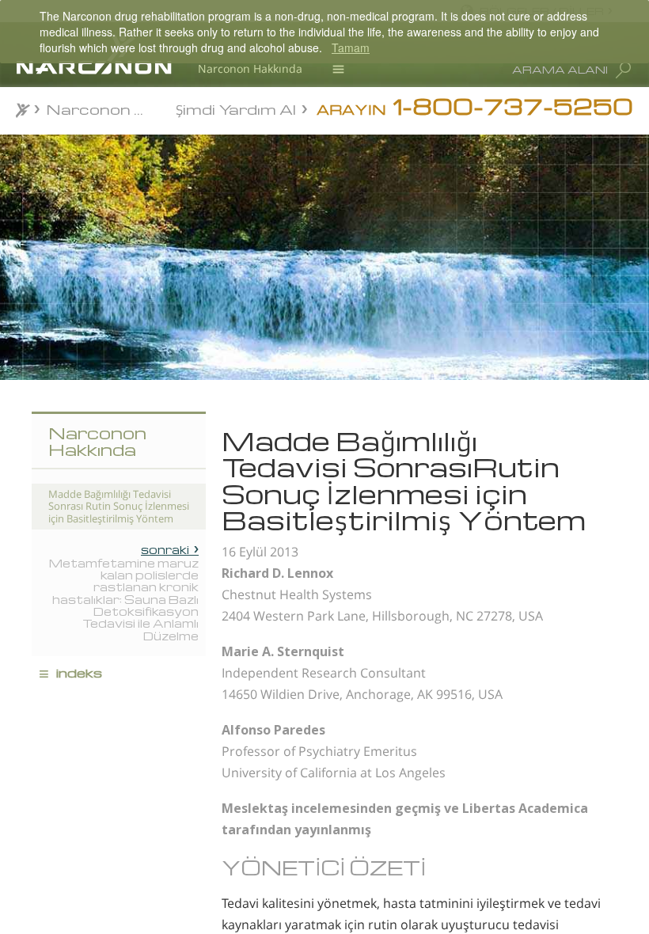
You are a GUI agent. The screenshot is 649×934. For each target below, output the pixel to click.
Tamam (351, 47)
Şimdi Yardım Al (236, 108)
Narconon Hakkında (250, 68)
